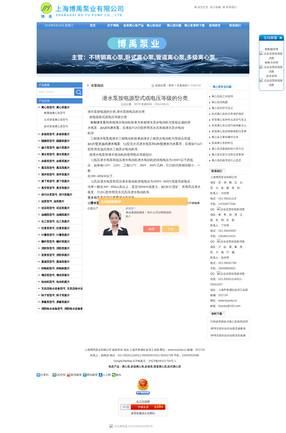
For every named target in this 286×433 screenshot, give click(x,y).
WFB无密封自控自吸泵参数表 (228, 328)
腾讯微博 (92, 374)
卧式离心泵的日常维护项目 (228, 113)
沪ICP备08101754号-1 (162, 361)
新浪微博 (76, 374)
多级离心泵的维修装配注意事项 (230, 131)
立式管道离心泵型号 (56, 119)
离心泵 (126, 366)
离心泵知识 (154, 25)
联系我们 (231, 7)
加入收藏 (215, 7)
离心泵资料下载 (194, 25)
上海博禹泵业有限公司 (96, 10)
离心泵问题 (174, 25)
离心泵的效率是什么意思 (226, 160)
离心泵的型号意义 (222, 108)
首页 (93, 25)
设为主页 (203, 7)
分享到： (45, 374)
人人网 (107, 374)
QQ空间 (61, 374)
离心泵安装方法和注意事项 (228, 154)
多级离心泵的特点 (222, 142)
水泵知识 (182, 85)
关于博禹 (113, 25)
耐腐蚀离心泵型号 (54, 113)
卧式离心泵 (174, 366)
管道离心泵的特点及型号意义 (229, 119)
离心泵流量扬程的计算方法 (228, 148)
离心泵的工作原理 (222, 96)
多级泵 (149, 366)
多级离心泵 (137, 366)
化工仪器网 (143, 401)
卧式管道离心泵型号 (56, 126)
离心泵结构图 (220, 102)
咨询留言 (215, 25)
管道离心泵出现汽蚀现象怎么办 (230, 125)
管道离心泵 (160, 366)
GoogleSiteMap (123, 361)
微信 (118, 374)
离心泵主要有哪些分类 (225, 137)
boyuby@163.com (229, 306)
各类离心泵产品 (133, 25)
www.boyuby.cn (227, 300)
